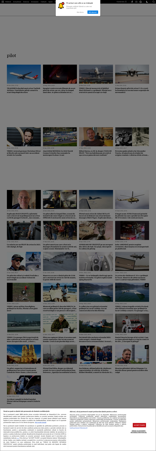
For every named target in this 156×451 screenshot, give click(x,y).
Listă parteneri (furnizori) (78, 428)
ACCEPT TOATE (139, 425)
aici (18, 438)
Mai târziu (80, 12)
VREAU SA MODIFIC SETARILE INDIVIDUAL (139, 431)
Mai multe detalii (40, 422)
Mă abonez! (93, 12)
